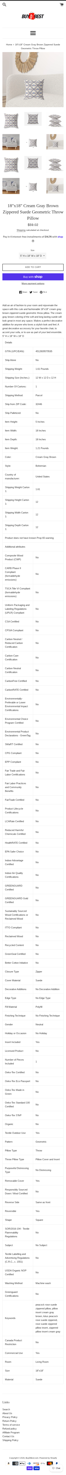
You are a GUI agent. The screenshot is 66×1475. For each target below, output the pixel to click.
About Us (7, 1413)
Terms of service (11, 1424)
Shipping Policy (10, 1440)
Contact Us (8, 1436)
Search (6, 1409)
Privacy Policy (9, 1417)
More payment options (33, 283)
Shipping (21, 230)
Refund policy (9, 1428)
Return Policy (9, 1421)
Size (32, 250)
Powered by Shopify (48, 1458)
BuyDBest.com (32, 1458)
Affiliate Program (11, 1432)
